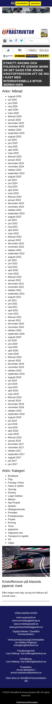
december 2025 (16, 123)
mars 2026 (13, 113)
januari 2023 (14, 240)
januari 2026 (14, 120)
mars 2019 (13, 394)
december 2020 (16, 323)
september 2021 (16, 293)
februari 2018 (15, 437)
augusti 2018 (14, 417)
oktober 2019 (14, 370)
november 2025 (16, 126)
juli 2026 (12, 99)
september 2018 (16, 414)
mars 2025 (13, 153)
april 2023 (13, 230)
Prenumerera (22, 3)
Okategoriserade (16, 509)
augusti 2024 (14, 176)
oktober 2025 (14, 130)
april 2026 (13, 109)
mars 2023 (13, 233)
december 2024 (16, 163)
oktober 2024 (14, 170)
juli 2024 (12, 180)
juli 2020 (12, 340)
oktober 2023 (14, 210)
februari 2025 (15, 156)
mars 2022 (13, 273)
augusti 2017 (14, 457)
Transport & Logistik (18, 536)
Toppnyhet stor (15, 533)
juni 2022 (12, 263)
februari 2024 (15, 197)
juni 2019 (12, 384)
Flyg (10, 479)
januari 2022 (14, 280)
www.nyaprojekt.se (26, 617)
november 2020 (16, 327)
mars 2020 (13, 354)
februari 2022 (15, 277)
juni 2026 (12, 103)
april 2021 (13, 310)
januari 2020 (14, 360)
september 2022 (16, 253)
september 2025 (16, 133)
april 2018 (13, 431)
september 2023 (16, 213)
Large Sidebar (15, 496)
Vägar (11, 543)
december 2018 (16, 404)
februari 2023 (15, 237)
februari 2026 (15, 116)
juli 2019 (12, 380)
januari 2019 (14, 400)
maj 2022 (12, 267)
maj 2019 (12, 387)
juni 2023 (12, 223)
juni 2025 (12, 143)
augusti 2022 (14, 257)
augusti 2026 (14, 96)
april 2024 (13, 190)
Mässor (11, 499)
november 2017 (16, 447)
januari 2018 (14, 441)
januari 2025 (14, 160)
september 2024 (16, 173)
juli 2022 (12, 260)
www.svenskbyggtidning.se (26, 620)
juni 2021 (12, 303)
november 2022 (16, 247)
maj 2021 (12, 307)
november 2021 (16, 287)
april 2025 (13, 150)
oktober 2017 (14, 451)
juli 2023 (12, 220)
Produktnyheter (16, 516)
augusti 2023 (14, 217)
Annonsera (35, 3)
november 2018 (16, 407)
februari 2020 (15, 357)
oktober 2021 (14, 290)
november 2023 (16, 207)
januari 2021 (14, 320)
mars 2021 (13, 313)
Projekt (11, 519)
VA (9, 539)
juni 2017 (12, 464)
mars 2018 (13, 434)
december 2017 (16, 444)
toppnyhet (13, 529)
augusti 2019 (14, 377)
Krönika (12, 492)
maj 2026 (12, 106)
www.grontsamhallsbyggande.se (26, 627)
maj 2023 (12, 227)
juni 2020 (12, 344)
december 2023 (16, 203)
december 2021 (16, 283)
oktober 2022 (14, 250)
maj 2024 (12, 186)
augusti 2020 (14, 337)
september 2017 (16, 454)
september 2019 (16, 374)
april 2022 (13, 270)
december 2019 (16, 364)
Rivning (12, 522)
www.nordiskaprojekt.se (26, 624)
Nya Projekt (14, 502)
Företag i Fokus (16, 482)
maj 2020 (12, 347)
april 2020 (13, 350)
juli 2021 (12, 300)
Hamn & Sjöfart (16, 486)
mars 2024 (13, 193)
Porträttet (12, 512)
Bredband (13, 476)
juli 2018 (12, 421)
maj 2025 (12, 146)
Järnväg (12, 489)
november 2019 (16, 367)
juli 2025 (12, 140)
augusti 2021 (14, 297)
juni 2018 (12, 424)
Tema (11, 526)
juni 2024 (12, 183)
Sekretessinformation (27, 702)
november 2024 (16, 166)
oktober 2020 (14, 330)
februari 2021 (15, 317)
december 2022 (16, 243)
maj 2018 (12, 427)
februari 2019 (15, 397)
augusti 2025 (14, 136)
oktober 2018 (14, 411)
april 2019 (13, 390)
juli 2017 (12, 461)
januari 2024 (14, 200)
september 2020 (16, 334)
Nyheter (12, 506)
